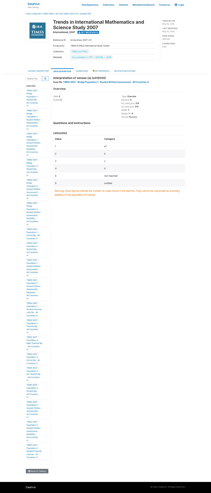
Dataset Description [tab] (38, 71)
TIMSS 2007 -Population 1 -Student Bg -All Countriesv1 (33, 249)
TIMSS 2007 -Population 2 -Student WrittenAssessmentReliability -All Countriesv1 (33, 431)
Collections (108, 5)
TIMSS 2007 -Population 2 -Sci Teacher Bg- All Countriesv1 (33, 374)
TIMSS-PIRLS (48, 14)
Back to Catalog (38, 471)
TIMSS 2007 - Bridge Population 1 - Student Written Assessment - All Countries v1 (106, 82)
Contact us (164, 5)
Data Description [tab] (62, 71)
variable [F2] (85, 14)
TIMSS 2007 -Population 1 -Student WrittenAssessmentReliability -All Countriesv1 (33, 289)
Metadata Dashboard (143, 5)
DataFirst (33, 3)
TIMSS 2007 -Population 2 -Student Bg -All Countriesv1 (33, 391)
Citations (123, 5)
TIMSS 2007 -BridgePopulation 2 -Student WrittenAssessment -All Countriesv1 (33, 189)
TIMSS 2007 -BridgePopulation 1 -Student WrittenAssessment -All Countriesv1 (33, 119)
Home (28, 14)
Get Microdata (89, 32)
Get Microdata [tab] (101, 71)
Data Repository (90, 5)
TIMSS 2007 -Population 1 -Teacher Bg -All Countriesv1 (33, 326)
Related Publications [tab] (124, 71)
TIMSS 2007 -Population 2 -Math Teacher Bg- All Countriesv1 (34, 343)
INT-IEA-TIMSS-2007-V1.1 (67, 14)
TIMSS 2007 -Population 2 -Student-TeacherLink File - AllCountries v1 (34, 451)
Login (181, 5)
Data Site (37, 14)
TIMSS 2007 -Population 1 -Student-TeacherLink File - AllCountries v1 (34, 309)
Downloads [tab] (82, 71)
